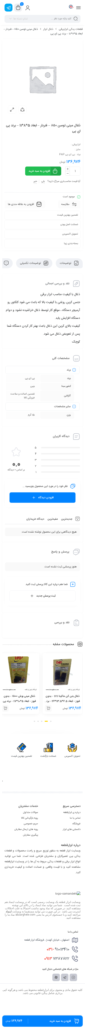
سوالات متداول (30, 813)
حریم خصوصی (31, 824)
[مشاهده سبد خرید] (18, 7)
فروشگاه (76, 824)
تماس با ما (75, 818)
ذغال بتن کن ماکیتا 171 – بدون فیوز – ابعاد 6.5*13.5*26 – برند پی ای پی (62, 701)
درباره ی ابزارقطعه (71, 813)
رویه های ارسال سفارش (26, 829)
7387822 (56, 959)
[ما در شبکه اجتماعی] (8, 8)
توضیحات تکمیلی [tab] (31, 263)
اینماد (9, 911)
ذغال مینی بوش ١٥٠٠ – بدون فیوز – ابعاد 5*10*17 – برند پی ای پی (19, 701)
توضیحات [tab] (66, 263)
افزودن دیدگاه (46, 497)
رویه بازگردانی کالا (29, 818)
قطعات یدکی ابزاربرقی (71, 29)
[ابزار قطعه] (70, 7)
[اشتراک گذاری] (22, 110)
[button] (48, 708)
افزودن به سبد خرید (39, 171)
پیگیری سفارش (30, 835)
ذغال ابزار (48, 29)
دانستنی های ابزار (71, 829)
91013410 (58, 949)
